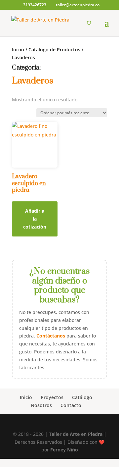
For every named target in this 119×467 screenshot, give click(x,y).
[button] (59, 463)
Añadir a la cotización (34, 219)
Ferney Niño (64, 449)
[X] (85, 424)
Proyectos (52, 397)
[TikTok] (70, 424)
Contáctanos (50, 336)
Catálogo (82, 397)
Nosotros (41, 405)
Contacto (70, 405)
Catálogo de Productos (54, 49)
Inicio (18, 49)
